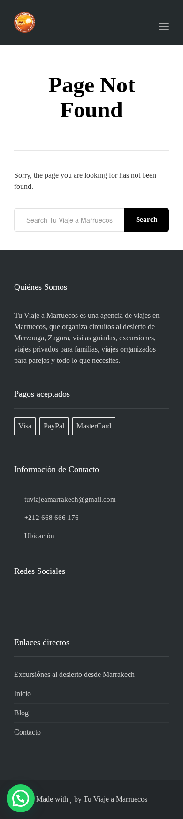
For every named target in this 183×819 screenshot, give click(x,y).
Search (146, 219)
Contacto (27, 732)
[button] (21, 798)
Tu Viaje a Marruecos (115, 799)
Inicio (22, 694)
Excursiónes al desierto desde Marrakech (74, 674)
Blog (21, 713)
